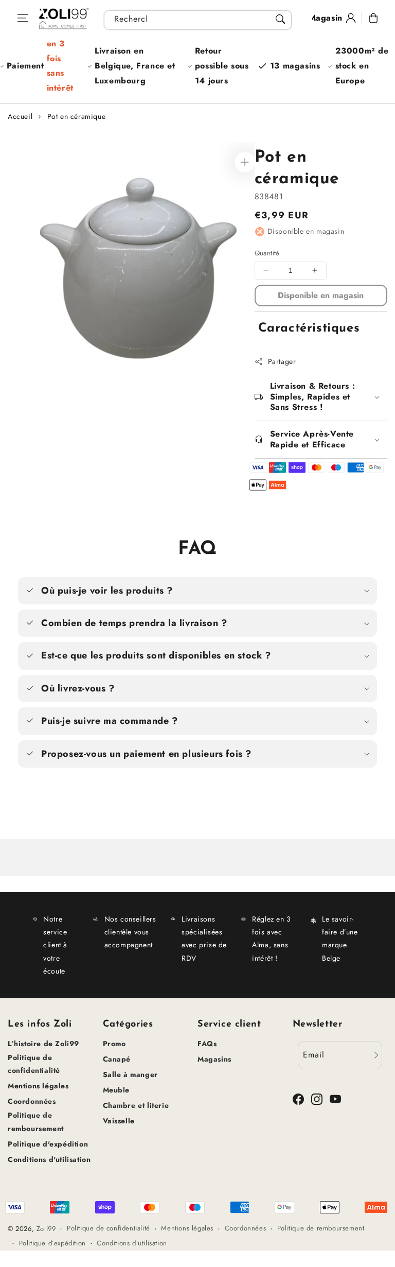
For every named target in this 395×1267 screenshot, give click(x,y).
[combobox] (198, 20)
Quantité (267, 253)
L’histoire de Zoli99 (43, 1043)
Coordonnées (32, 1101)
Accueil (20, 116)
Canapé (117, 1059)
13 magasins (295, 66)
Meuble (116, 1090)
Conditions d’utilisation (132, 1243)
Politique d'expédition (48, 1144)
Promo (114, 1043)
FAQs (207, 1043)
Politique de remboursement (36, 1121)
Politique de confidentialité (34, 1063)
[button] (22, 18)
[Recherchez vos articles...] (280, 19)
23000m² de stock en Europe (362, 65)
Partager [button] (282, 361)
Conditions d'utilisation (49, 1159)
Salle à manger (130, 1074)
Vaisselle (119, 1121)
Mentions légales (38, 1086)
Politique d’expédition (52, 1243)
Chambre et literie (136, 1105)
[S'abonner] (376, 1055)
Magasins (214, 1059)
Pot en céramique (76, 116)
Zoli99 (46, 1229)
